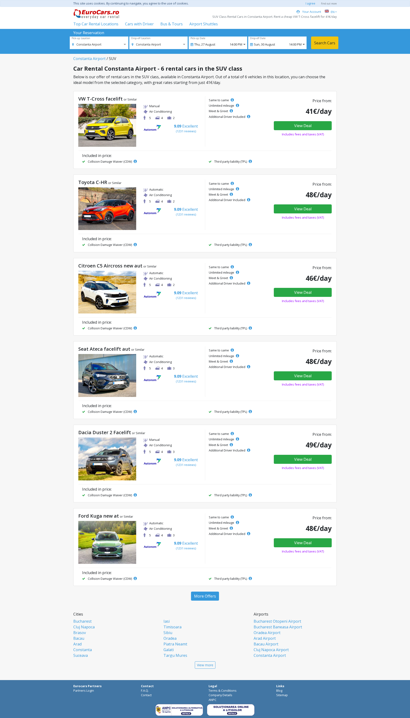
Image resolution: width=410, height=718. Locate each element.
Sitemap (282, 695)
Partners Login (83, 690)
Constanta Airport (89, 58)
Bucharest (82, 621)
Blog (279, 690)
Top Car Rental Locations (95, 24)
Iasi (166, 621)
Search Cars (324, 43)
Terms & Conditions (223, 690)
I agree (310, 3)
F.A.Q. (145, 690)
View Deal (303, 125)
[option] (86, 44)
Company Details (220, 695)
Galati (168, 649)
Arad (77, 644)
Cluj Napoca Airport (271, 649)
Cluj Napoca (84, 627)
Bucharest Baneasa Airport (278, 627)
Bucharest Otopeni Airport (277, 621)
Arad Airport (265, 638)
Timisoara (172, 627)
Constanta (82, 649)
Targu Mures (175, 655)
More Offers (205, 596)
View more (205, 665)
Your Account (311, 11)
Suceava (80, 655)
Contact (146, 695)
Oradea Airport (267, 632)
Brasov (79, 632)
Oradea (170, 638)
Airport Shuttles (203, 24)
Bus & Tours (171, 24)
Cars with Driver (139, 24)
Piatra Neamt (175, 644)
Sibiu (167, 632)
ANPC (212, 700)
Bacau (78, 638)
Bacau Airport (266, 644)
